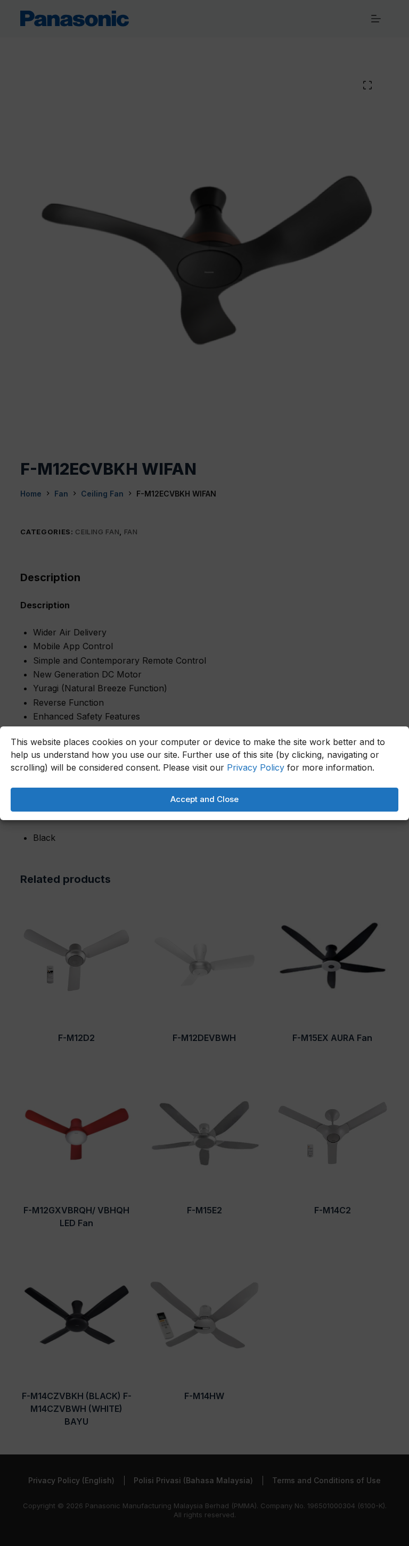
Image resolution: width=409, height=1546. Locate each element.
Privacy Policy (255, 767)
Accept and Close (204, 799)
